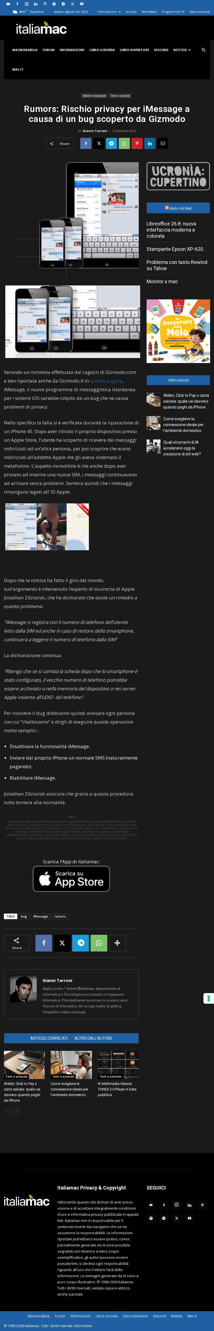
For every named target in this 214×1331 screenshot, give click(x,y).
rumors (60, 916)
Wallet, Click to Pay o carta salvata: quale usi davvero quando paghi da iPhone (186, 401)
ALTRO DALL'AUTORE (94, 1038)
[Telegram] (63, 4)
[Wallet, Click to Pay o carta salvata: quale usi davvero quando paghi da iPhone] (24, 1065)
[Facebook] (17, 4)
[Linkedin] (35, 4)
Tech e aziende (120, 96)
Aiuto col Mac (181, 208)
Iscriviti (131, 11)
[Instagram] (26, 4)
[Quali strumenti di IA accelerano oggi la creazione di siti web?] (153, 446)
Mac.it (18, 69)
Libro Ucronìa (102, 50)
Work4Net (149, 11)
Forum (49, 50)
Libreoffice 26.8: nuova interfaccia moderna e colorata (171, 230)
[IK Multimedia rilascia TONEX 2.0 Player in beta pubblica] (118, 1065)
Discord (161, 50)
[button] (203, 50)
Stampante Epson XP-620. (175, 249)
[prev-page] (7, 1111)
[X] (72, 4)
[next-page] (16, 1111)
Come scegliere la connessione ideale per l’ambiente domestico (69, 1089)
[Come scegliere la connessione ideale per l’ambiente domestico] (71, 1065)
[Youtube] (81, 4)
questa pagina (106, 381)
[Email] (162, 143)
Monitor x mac (162, 281)
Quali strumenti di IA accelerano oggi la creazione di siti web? (182, 448)
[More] (117, 943)
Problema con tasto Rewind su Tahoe (177, 265)
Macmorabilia (200, 11)
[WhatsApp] (124, 143)
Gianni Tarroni (94, 131)
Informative (83, 1325)
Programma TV (173, 11)
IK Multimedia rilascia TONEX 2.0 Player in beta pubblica (117, 1089)
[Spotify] (54, 4)
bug (24, 916)
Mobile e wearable (94, 96)
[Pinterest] (45, 4)
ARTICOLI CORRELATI (49, 1038)
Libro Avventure (134, 50)
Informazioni (107, 11)
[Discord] (8, 4)
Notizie (180, 50)
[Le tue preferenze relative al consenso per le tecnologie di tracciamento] (208, 998)
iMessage (40, 916)
